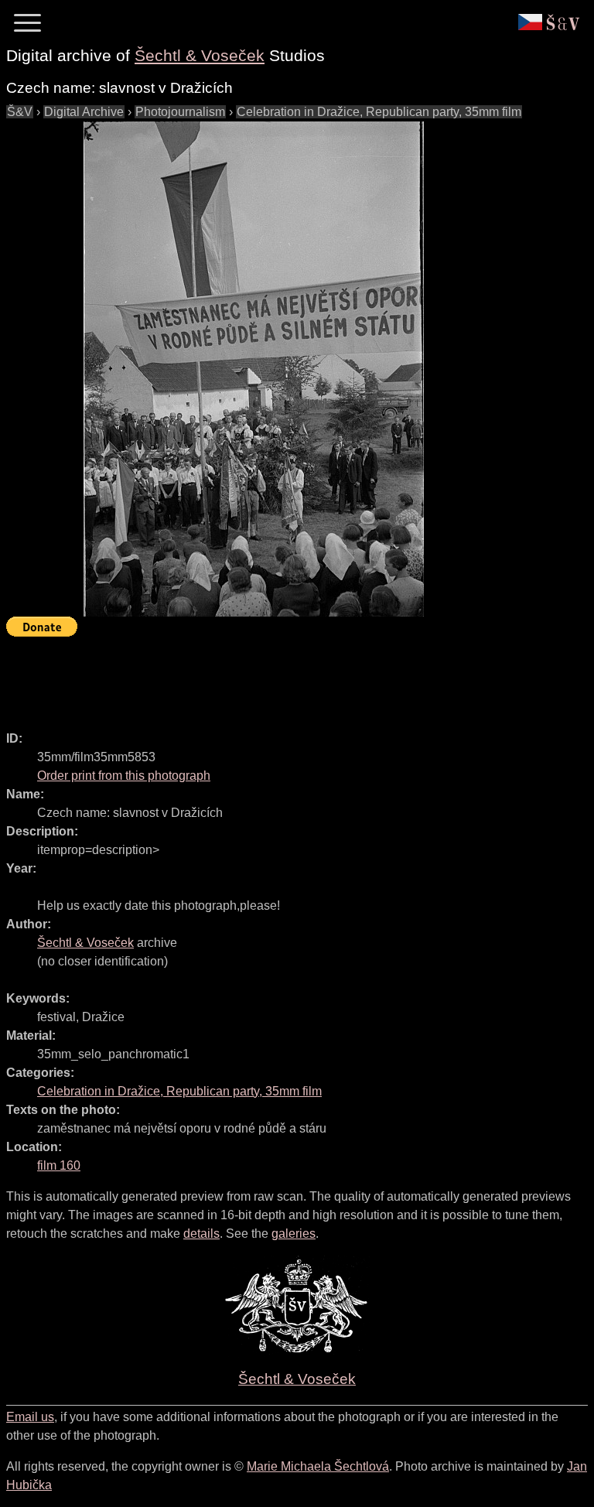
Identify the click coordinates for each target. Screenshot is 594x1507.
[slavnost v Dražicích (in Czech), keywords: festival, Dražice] (253, 369)
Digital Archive (84, 111)
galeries (293, 1233)
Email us (30, 1416)
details (201, 1233)
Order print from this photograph (123, 775)
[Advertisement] (287, 677)
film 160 (58, 1165)
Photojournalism (180, 111)
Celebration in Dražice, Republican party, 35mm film (379, 111)
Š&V (19, 111)
